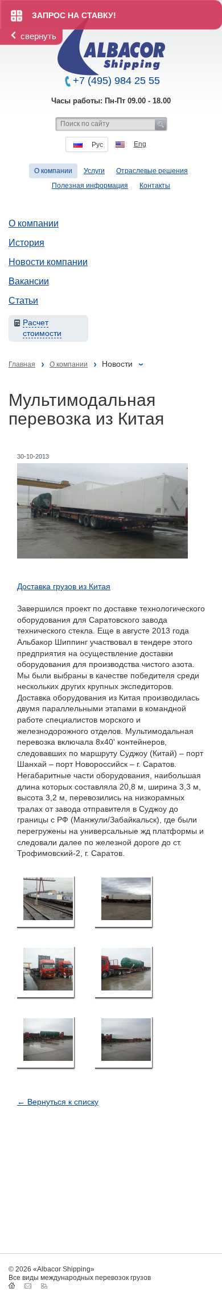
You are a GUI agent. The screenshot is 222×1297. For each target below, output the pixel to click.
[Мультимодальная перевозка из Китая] (45, 901)
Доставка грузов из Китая (63, 586)
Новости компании (48, 262)
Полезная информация (90, 186)
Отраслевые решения (152, 171)
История (26, 242)
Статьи (23, 300)
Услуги (94, 171)
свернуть (38, 36)
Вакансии (29, 281)
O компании (53, 171)
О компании (34, 223)
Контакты (154, 186)
